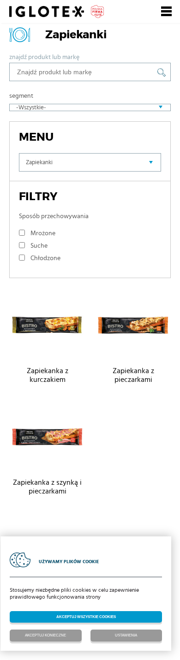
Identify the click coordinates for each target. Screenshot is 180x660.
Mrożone (42, 233)
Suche (39, 246)
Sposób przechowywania (54, 216)
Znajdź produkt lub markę (44, 57)
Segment (21, 96)
